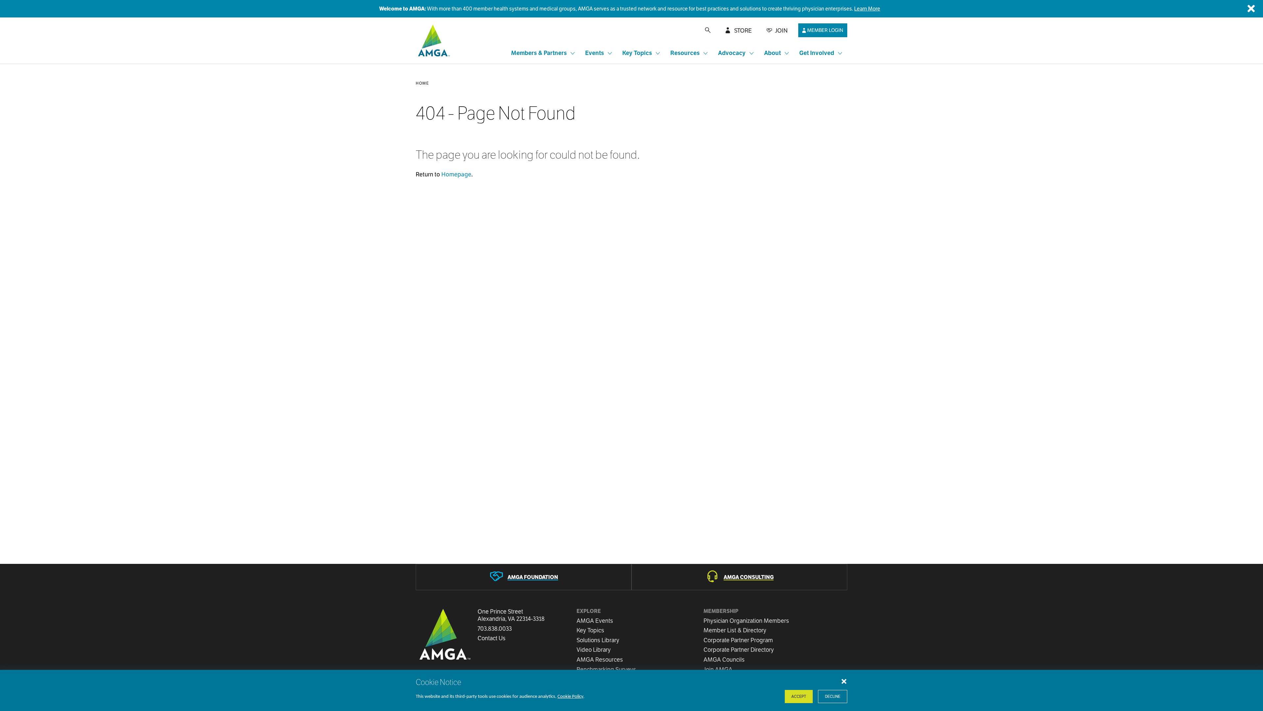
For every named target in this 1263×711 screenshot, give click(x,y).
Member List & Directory (735, 630)
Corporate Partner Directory (739, 649)
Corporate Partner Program (738, 640)
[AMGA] (433, 40)
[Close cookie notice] (844, 681)
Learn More (867, 8)
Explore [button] (589, 611)
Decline (832, 696)
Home (422, 83)
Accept (798, 696)
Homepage (456, 174)
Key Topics (590, 630)
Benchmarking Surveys (606, 669)
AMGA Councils (724, 659)
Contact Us (492, 638)
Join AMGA (718, 669)
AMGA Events (595, 620)
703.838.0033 (495, 628)
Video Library (594, 649)
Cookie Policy (570, 696)
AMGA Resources (600, 659)
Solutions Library (598, 640)
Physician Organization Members (746, 620)
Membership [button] (721, 611)
